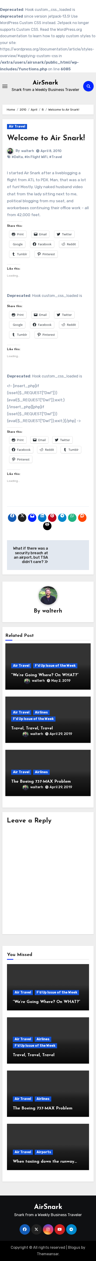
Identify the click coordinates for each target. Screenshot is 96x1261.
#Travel (55, 157)
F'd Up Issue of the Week (55, 666)
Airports (44, 1152)
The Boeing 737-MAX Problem (41, 782)
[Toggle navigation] (4, 86)
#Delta (17, 157)
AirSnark (45, 83)
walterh (27, 151)
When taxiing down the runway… (45, 1162)
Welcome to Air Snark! (46, 138)
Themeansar (47, 1254)
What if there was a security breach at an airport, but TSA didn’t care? (30, 555)
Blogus (74, 1247)
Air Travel (17, 126)
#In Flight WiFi (36, 157)
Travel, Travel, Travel (32, 728)
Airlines (41, 712)
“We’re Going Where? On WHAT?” (45, 675)
